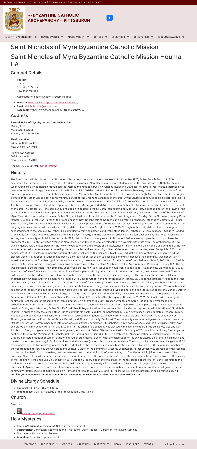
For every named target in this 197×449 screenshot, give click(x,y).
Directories (141, 37)
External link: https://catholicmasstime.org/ (53, 102)
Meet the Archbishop (18, 37)
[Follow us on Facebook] (110, 18)
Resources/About (169, 37)
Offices (98, 37)
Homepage (29, 444)
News (117, 444)
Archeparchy (76, 37)
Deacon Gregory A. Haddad (38, 413)
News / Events (50, 37)
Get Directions (48, 165)
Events (148, 444)
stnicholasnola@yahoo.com (41, 106)
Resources (132, 444)
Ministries (118, 37)
